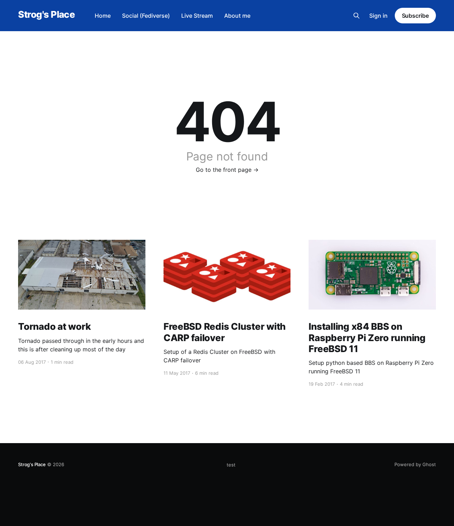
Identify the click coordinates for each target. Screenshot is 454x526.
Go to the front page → (227, 169)
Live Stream (197, 15)
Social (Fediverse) (146, 15)
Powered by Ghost (415, 464)
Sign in (378, 15)
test (231, 465)
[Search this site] (356, 15)
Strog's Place (46, 14)
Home (103, 15)
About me (237, 15)
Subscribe (415, 15)
